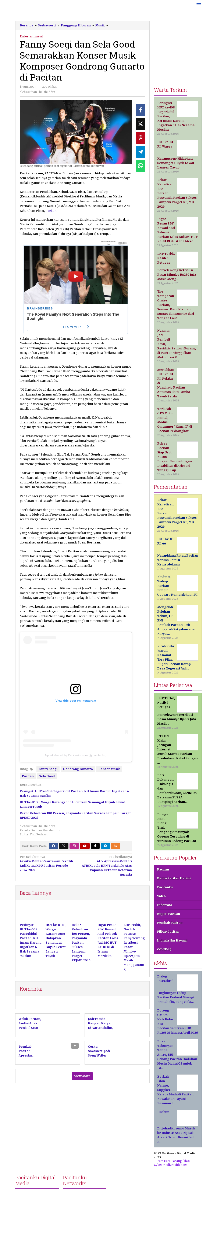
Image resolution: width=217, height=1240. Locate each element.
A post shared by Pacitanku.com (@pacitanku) (76, 755)
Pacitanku (165, 887)
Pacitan (51, 211)
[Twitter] (63, 846)
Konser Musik (109, 769)
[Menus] (199, 5)
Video (161, 896)
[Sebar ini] (140, 110)
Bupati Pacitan (168, 914)
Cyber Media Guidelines (170, 1165)
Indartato (164, 905)
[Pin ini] (140, 138)
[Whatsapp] (140, 166)
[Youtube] (85, 846)
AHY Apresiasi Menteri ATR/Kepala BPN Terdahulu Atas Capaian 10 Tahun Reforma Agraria (107, 865)
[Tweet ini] (140, 124)
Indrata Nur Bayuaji (172, 940)
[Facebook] (53, 846)
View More (82, 1076)
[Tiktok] (95, 846)
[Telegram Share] (140, 152)
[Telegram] (105, 846)
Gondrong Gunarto (78, 769)
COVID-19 (164, 949)
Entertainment (31, 36)
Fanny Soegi (48, 769)
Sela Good (47, 776)
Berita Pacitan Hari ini (174, 878)
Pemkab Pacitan (169, 923)
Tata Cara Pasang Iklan (173, 1161)
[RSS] (115, 846)
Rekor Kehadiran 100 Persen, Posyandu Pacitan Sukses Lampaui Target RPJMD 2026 (81, 942)
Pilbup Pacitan (168, 931)
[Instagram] (74, 846)
